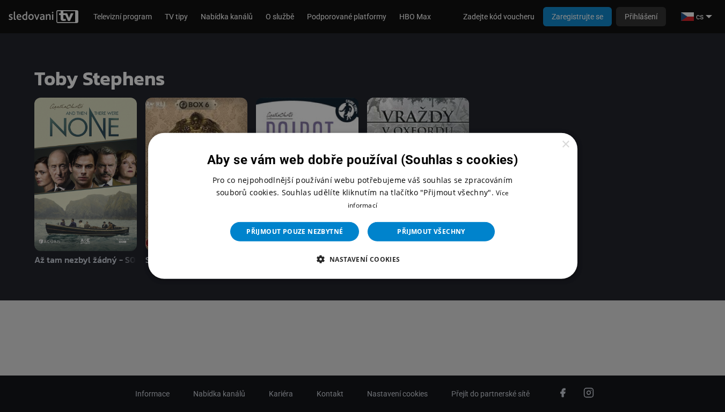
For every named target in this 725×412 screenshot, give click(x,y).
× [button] (565, 145)
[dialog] (362, 206)
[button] (362, 259)
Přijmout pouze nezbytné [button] (294, 231)
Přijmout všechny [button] (431, 231)
